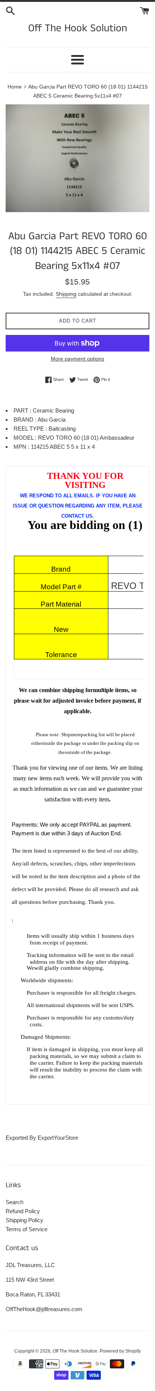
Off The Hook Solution (77, 28)
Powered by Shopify (120, 1351)
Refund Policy (23, 1211)
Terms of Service (26, 1229)
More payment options (77, 359)
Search (14, 1202)
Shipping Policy (24, 1220)
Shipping (66, 294)
